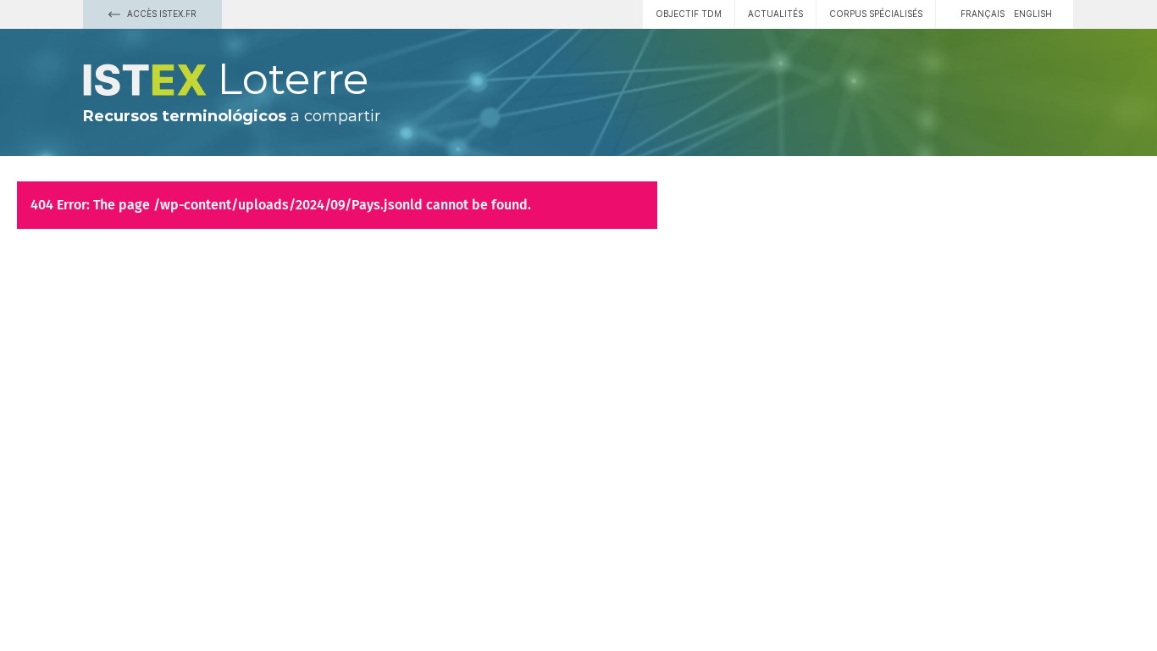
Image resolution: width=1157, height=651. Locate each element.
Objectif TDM (689, 13)
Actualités (775, 13)
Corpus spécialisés (875, 13)
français (982, 13)
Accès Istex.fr (161, 13)
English (1033, 13)
